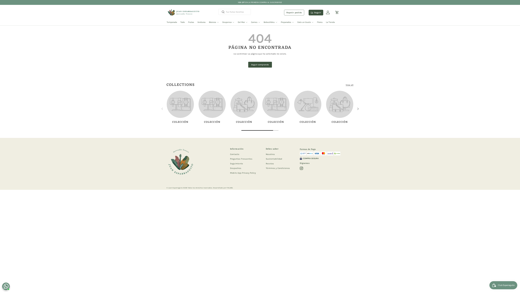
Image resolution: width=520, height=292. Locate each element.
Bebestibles (269, 22)
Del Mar (241, 22)
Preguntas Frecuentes (241, 159)
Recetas (270, 163)
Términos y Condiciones (278, 168)
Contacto (234, 154)
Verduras (201, 22)
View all (349, 85)
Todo (182, 22)
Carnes (254, 22)
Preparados (286, 22)
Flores (320, 22)
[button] (337, 12)
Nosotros (270, 154)
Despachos (235, 168)
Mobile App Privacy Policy (243, 173)
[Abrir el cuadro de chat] (6, 286)
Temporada (172, 22)
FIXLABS (230, 188)
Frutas (191, 22)
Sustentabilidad (274, 159)
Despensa (227, 22)
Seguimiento (236, 163)
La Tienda (330, 22)
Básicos (212, 22)
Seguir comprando (260, 65)
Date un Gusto (304, 22)
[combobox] (235, 12)
